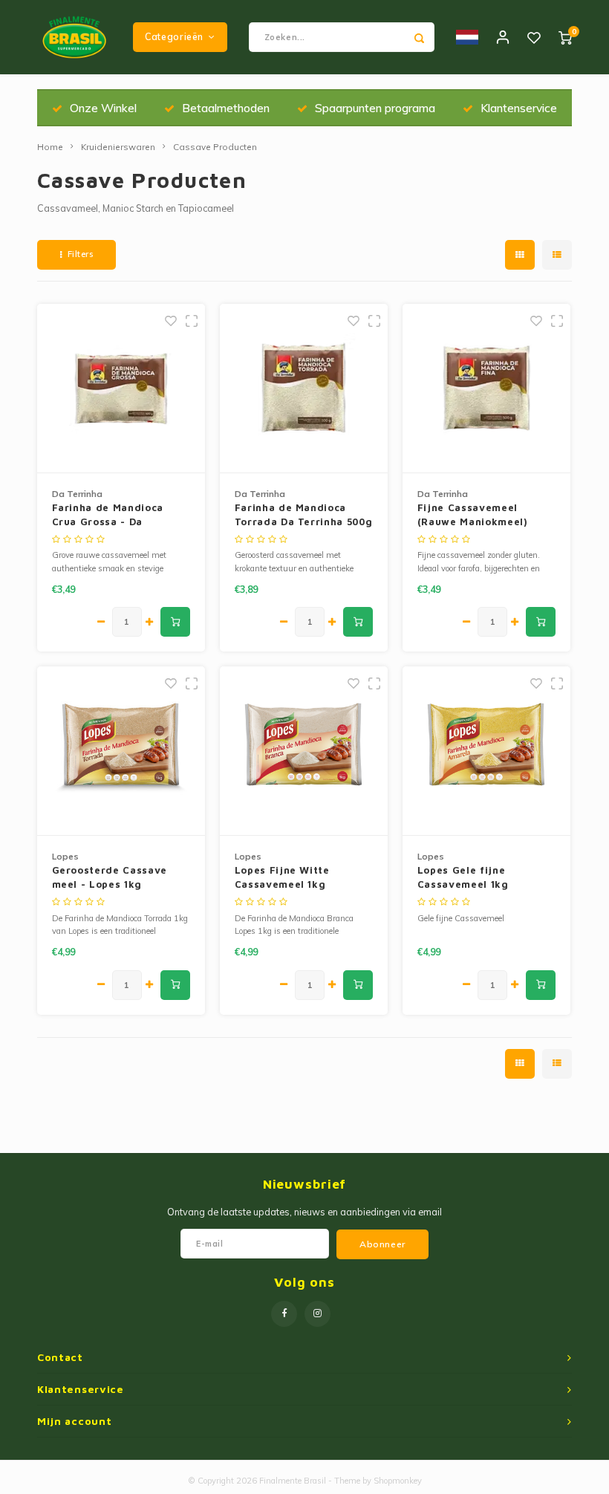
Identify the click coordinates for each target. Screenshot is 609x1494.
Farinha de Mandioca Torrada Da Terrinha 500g (304, 514)
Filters (81, 254)
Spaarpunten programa (375, 107)
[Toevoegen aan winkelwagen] (175, 622)
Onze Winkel (103, 107)
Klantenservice (519, 107)
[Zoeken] (419, 37)
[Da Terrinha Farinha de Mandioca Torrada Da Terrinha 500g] (304, 388)
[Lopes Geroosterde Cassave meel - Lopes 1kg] (121, 751)
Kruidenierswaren (118, 146)
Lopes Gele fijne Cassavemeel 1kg (463, 877)
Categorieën (174, 36)
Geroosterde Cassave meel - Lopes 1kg (109, 877)
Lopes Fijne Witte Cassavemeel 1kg (282, 877)
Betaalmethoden (226, 107)
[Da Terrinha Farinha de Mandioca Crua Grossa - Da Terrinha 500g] (121, 388)
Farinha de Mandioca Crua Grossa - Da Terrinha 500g (107, 515)
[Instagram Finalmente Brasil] (317, 1314)
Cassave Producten (215, 146)
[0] (565, 37)
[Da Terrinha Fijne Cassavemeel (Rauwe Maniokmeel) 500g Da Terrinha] (487, 388)
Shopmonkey (398, 1480)
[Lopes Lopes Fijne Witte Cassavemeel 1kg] (304, 751)
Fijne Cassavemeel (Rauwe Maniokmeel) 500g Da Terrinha (472, 515)
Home (50, 146)
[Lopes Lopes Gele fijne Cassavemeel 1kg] (487, 751)
